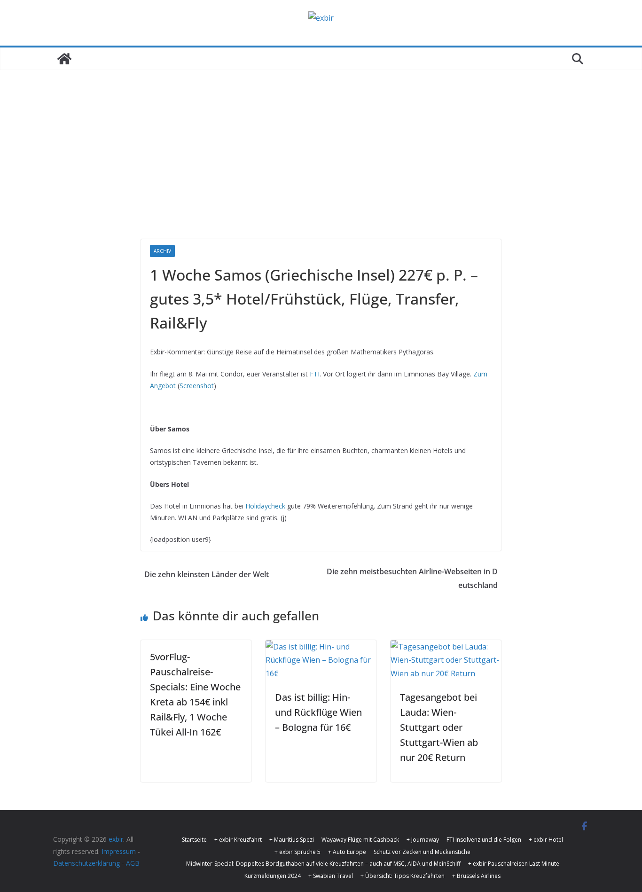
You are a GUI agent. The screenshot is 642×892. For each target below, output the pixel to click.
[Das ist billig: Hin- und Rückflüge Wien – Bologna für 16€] (321, 647)
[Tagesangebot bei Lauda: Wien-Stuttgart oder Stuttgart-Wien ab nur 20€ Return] (446, 647)
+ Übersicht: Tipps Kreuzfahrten (402, 876)
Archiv (162, 251)
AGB (133, 863)
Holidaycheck (265, 505)
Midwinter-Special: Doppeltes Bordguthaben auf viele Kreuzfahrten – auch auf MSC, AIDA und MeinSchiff (323, 864)
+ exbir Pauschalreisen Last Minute (513, 864)
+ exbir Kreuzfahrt (238, 840)
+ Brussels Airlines (476, 876)
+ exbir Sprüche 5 (297, 852)
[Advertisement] (321, 169)
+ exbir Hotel (546, 840)
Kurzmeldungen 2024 (272, 876)
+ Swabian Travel (330, 876)
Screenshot (197, 385)
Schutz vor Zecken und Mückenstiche (422, 852)
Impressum (119, 851)
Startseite (194, 840)
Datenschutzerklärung (86, 863)
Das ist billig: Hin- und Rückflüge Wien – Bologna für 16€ (318, 712)
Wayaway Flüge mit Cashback (360, 840)
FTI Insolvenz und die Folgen (483, 840)
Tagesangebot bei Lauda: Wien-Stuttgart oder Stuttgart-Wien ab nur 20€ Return (439, 727)
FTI (315, 373)
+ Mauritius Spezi (291, 840)
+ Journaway (423, 840)
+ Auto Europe (347, 852)
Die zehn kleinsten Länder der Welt (206, 574)
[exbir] (64, 58)
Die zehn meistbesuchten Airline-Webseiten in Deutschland (412, 578)
